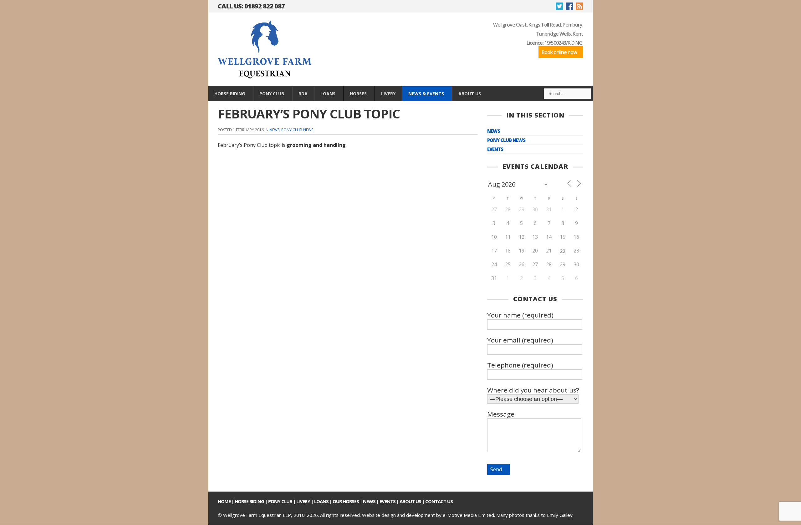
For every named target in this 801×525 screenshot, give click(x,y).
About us (410, 501)
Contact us (439, 501)
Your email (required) (520, 340)
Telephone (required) (520, 365)
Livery (303, 501)
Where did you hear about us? (533, 390)
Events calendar (535, 166)
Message (500, 414)
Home (224, 501)
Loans (321, 501)
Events (495, 149)
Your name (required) (520, 315)
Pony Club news (297, 129)
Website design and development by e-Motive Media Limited (428, 515)
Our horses (346, 501)
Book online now (559, 52)
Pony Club (280, 501)
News (274, 129)
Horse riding (249, 501)
